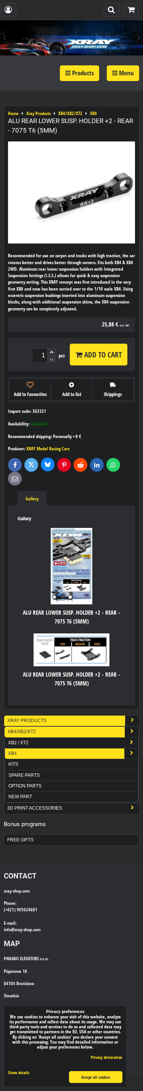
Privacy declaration (106, 1057)
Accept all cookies (95, 1077)
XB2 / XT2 (18, 742)
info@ (9, 929)
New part (20, 796)
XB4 (12, 753)
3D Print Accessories (34, 808)
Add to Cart (102, 354)
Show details (18, 1072)
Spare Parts (24, 775)
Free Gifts (20, 840)
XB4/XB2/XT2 (22, 731)
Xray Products (27, 720)
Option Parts (25, 786)
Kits (13, 764)
